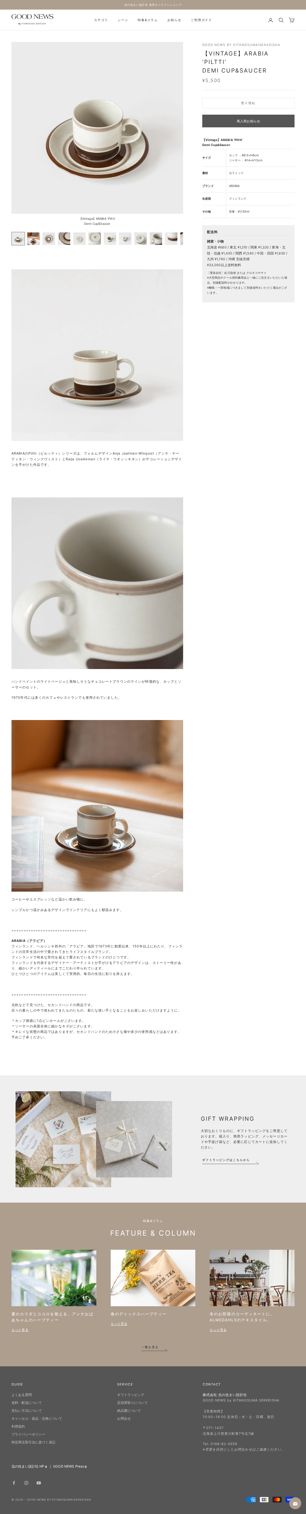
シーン (123, 20)
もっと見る (19, 1330)
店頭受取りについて (132, 1403)
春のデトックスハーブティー (139, 1314)
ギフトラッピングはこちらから (226, 1160)
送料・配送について (26, 1403)
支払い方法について (26, 1410)
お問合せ (124, 1418)
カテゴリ (101, 20)
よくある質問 (21, 1395)
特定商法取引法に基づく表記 (33, 1442)
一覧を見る (150, 1347)
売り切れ (248, 103)
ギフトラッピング (130, 1395)
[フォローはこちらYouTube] (38, 1482)
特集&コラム (148, 20)
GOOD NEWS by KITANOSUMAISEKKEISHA (241, 45)
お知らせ (174, 20)
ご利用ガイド (201, 20)
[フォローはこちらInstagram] (26, 1482)
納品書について (129, 1410)
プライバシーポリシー (28, 1434)
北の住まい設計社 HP (27, 1466)
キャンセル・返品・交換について (36, 1418)
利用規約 (18, 1426)
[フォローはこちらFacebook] (13, 1482)
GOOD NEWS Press (68, 1466)
